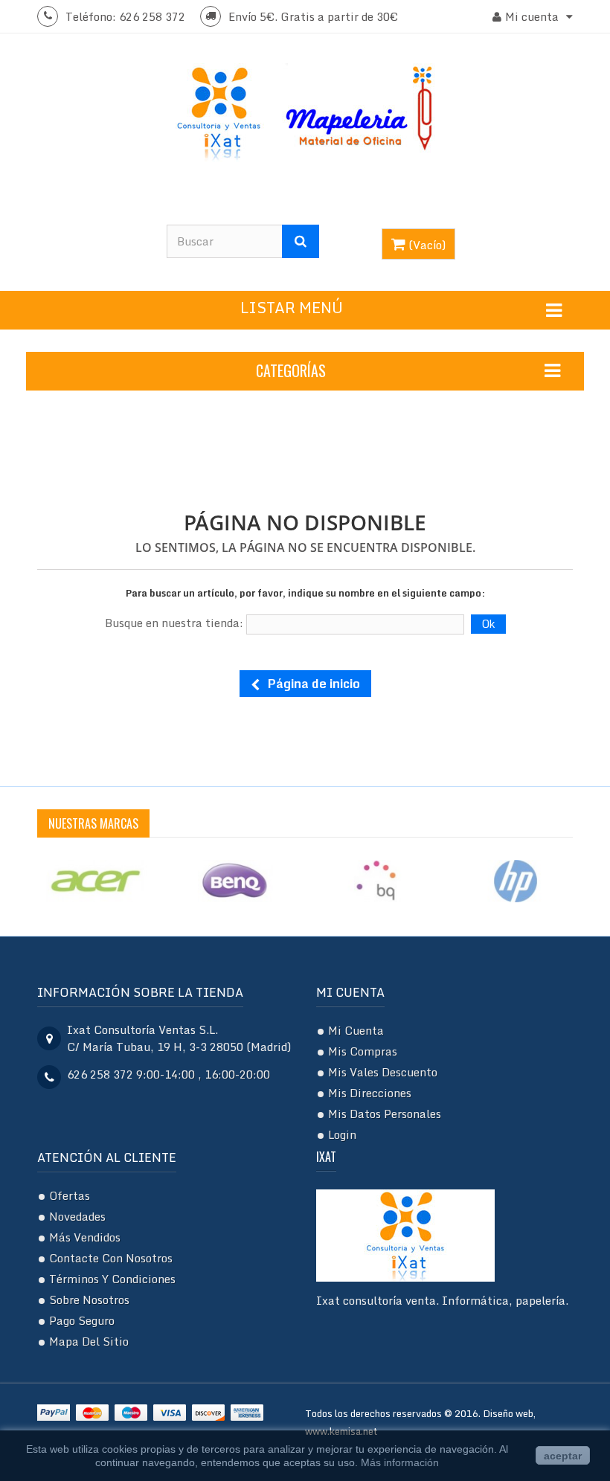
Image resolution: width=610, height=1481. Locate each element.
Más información (400, 1462)
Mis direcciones (369, 1093)
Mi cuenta (350, 992)
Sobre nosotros (89, 1299)
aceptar (563, 1456)
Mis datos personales (384, 1113)
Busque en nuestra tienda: (174, 622)
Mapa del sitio (89, 1341)
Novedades (77, 1216)
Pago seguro (82, 1320)
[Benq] (236, 879)
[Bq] (375, 879)
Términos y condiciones (112, 1279)
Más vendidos (85, 1237)
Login (342, 1134)
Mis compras (362, 1051)
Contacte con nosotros (111, 1258)
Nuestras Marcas (93, 823)
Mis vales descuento (382, 1072)
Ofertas (69, 1195)
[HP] (515, 879)
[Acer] (96, 879)
